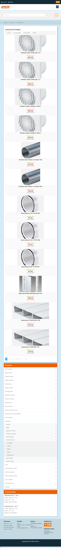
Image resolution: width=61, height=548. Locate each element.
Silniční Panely (8, 402)
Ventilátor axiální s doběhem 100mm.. (30, 133)
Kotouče (8, 424)
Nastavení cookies (30, 543)
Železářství (11, 22)
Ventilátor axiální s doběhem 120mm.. (30, 106)
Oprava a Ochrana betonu (11, 410)
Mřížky (8, 449)
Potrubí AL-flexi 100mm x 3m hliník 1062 (30, 159)
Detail (18, 523)
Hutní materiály (8, 417)
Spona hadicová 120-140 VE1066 (30, 240)
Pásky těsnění (9, 458)
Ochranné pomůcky (11, 433)
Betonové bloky (9, 406)
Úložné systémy (10, 461)
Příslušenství (10, 455)
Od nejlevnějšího (17, 33)
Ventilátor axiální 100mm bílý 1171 (30, 79)
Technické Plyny (9, 391)
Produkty (5, 22)
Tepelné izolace (9, 387)
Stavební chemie (9, 376)
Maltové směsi (8, 372)
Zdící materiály (8, 369)
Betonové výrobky (9, 399)
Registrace (4, 2)
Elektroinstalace (10, 437)
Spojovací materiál (10, 430)
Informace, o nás (8, 523)
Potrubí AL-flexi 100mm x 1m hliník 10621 (30, 186)
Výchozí (9, 33)
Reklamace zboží (8, 525)
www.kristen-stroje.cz (48, 532)
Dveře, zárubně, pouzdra (11, 475)
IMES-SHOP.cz (35, 541)
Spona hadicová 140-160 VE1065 (30, 213)
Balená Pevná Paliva (10, 395)
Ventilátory (9, 443)
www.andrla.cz (47, 531)
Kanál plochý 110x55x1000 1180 (30, 320)
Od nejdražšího (26, 33)
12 (26, 359)
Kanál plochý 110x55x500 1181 (31, 347)
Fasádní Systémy (9, 380)
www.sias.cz (46, 533)
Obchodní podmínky (9, 527)
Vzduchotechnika (19, 22)
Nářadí (7, 427)
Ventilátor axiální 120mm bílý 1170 (30, 52)
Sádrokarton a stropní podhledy (13, 413)
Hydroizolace (8, 384)
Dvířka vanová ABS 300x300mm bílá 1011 (30, 293)
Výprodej (7, 487)
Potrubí (9, 446)
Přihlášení (11, 2)
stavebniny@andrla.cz (22, 528)
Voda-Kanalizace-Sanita (11, 468)
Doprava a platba (8, 529)
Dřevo (6, 464)
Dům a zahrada (8, 479)
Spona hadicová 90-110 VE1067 (30, 266)
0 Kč (58, 2)
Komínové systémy (9, 472)
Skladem (35, 33)
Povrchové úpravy (9, 483)
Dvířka (8, 452)
